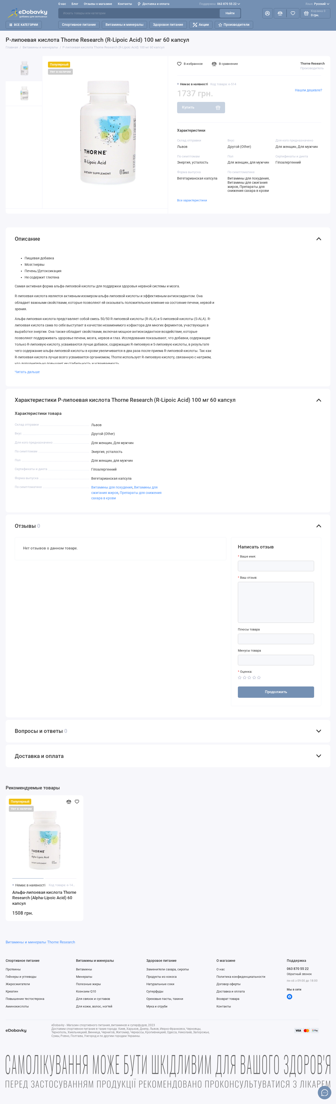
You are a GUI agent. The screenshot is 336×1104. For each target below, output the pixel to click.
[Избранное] (293, 13)
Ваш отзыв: (248, 577)
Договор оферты (228, 984)
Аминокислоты (17, 1006)
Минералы (84, 976)
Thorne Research (312, 63)
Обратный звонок (299, 974)
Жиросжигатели (18, 984)
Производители (236, 25)
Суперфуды (154, 991)
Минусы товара (249, 650)
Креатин (12, 991)
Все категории (26, 25)
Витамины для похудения (112, 487)
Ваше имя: (248, 556)
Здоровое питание (168, 25)
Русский (315, 4)
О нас (220, 969)
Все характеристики (192, 200)
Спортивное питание (79, 25)
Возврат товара (227, 999)
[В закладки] (77, 802)
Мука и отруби (157, 1006)
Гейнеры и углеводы (21, 976)
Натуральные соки (160, 984)
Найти (230, 13)
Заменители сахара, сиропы (167, 969)
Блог (75, 4)
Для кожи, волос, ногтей (94, 1006)
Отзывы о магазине (98, 4)
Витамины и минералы (124, 25)
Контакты (125, 4)
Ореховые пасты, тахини (164, 999)
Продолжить (276, 692)
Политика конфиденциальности (240, 976)
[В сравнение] (69, 802)
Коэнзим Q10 (86, 991)
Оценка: (246, 671)
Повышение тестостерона (25, 999)
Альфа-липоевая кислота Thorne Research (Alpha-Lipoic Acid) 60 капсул (44, 898)
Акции (204, 25)
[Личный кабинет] (267, 13)
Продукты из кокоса (161, 976)
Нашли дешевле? (308, 90)
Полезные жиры (88, 984)
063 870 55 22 (218, 4)
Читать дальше (27, 372)
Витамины (84, 969)
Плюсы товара (249, 629)
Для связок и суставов (93, 999)
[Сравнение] (280, 13)
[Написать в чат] (325, 1093)
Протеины (13, 969)
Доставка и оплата (155, 4)
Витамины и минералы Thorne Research (40, 942)
